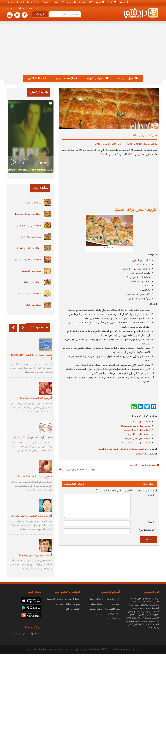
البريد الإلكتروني (146, 530)
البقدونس (133, 298)
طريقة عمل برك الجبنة (108, 449)
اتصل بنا (59, 604)
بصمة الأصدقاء (113, 619)
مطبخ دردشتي (141, 454)
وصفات (110, 2)
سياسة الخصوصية (55, 599)
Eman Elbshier (134, 144)
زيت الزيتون (138, 314)
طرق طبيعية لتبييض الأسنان (143, 465)
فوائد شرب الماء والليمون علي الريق (78, 469)
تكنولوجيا (57, 2)
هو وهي (98, 2)
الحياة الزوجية (96, 599)
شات (23, 2)
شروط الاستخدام (73, 599)
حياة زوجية (84, 2)
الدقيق (135, 260)
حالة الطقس (35, 78)
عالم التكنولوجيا (112, 609)
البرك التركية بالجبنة (140, 449)
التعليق (151, 495)
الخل (132, 273)
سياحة (45, 2)
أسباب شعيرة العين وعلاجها (35, 555)
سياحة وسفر (97, 604)
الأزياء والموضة (113, 599)
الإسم (151, 522)
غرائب (34, 2)
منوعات (122, 2)
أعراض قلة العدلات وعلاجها (36, 398)
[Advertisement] (83, 48)
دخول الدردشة (126, 78)
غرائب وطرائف (96, 609)
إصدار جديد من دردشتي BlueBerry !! (31, 357)
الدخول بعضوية (96, 78)
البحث (40, 14)
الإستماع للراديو (65, 78)
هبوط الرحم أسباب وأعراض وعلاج (32, 437)
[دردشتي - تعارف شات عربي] (31, 600)
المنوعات (116, 604)
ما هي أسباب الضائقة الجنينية (35, 476)
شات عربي (11, 2)
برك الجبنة (125, 449)
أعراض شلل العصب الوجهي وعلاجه (31, 516)
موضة (70, 2)
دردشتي (142, 154)
